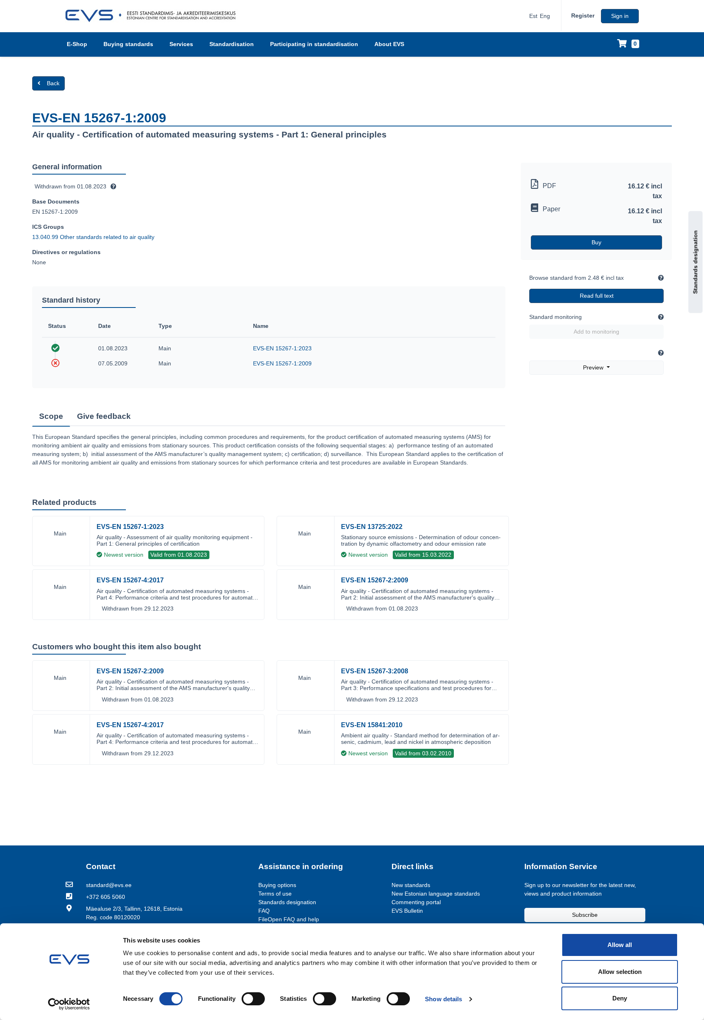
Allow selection (620, 971)
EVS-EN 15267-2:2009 (374, 580)
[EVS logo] (153, 16)
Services (181, 44)
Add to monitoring (596, 331)
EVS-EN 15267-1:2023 (282, 348)
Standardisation (231, 44)
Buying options (277, 885)
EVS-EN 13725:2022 (372, 526)
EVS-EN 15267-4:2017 (130, 580)
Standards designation (695, 262)
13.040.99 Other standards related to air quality (93, 237)
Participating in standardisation (314, 44)
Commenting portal (416, 902)
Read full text (597, 295)
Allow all (619, 944)
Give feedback (104, 416)
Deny (619, 998)
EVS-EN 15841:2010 (372, 724)
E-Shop (77, 44)
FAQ (264, 910)
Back (53, 83)
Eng (545, 16)
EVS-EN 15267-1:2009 (282, 363)
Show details (443, 999)
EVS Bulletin (407, 910)
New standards (411, 885)
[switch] (253, 998)
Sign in (620, 16)
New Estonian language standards (436, 893)
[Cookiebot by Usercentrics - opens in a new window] (69, 1004)
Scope (51, 416)
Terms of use (275, 893)
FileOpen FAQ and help (288, 919)
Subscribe (585, 915)
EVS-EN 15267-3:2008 (374, 671)
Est (533, 16)
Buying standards (128, 44)
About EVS (389, 44)
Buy (596, 242)
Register (582, 15)
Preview (594, 367)
